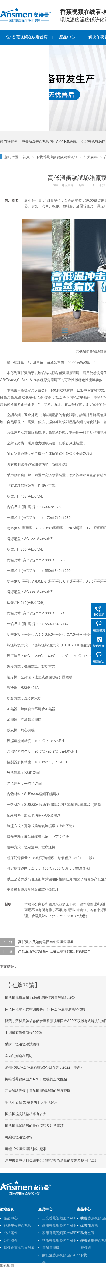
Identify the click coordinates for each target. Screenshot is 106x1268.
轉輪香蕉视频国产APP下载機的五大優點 (36, 1078)
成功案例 (11, 1232)
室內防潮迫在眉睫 (19, 1055)
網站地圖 (7, 1265)
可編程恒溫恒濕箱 (19, 1136)
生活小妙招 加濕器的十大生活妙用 (31, 1102)
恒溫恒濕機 (50, 1247)
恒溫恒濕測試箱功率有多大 (25, 1113)
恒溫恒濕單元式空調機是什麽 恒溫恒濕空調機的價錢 (45, 1009)
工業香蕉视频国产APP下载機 (64, 1217)
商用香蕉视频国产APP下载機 (64, 1225)
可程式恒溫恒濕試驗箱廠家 (25, 1148)
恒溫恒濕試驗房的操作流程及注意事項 (34, 1125)
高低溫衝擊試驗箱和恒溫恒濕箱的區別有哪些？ (54, 951)
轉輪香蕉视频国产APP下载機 (64, 1240)
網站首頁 (7, 1208)
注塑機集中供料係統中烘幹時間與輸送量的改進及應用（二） (51, 1160)
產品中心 (67, 37)
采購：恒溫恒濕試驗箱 (22, 1044)
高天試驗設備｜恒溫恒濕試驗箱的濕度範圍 (38, 1090)
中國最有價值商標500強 (23, 1032)
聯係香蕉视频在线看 (19, 1247)
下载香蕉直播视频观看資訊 (56, 156)
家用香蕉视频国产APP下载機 (64, 1232)
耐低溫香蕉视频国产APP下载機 (64, 1255)
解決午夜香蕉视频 (17, 1225)
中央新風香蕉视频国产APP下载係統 (49, 141)
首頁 (26, 156)
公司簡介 (11, 1240)
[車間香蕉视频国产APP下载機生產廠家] (25, 1193)
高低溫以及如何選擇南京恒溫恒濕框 (45, 941)
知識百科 (91, 156)
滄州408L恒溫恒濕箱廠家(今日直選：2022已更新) (43, 1067)
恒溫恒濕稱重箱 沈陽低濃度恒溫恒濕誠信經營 (40, 997)
